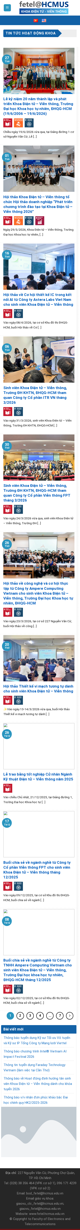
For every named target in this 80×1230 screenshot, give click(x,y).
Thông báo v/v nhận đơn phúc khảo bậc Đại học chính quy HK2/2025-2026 (36, 1100)
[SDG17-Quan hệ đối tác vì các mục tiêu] (29, 122)
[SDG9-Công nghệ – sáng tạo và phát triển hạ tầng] (18, 122)
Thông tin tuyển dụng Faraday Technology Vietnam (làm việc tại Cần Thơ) (34, 1067)
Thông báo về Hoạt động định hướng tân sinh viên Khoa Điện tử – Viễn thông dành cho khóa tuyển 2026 (38, 1083)
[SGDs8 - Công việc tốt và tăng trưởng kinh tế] (39, 220)
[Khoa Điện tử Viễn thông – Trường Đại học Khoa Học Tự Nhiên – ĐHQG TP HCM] (44, 8)
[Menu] (7, 8)
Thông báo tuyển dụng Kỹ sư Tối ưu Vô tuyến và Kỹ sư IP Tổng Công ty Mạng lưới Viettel (37, 1040)
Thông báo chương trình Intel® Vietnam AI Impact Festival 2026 (35, 1054)
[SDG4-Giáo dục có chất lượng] (7, 122)
